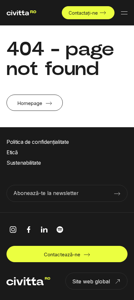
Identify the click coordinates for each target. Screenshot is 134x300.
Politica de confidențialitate (38, 142)
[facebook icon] (28, 229)
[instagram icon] (13, 229)
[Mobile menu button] (124, 13)
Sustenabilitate (24, 162)
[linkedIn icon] (44, 229)
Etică (12, 152)
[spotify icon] (59, 229)
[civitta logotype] (21, 12)
